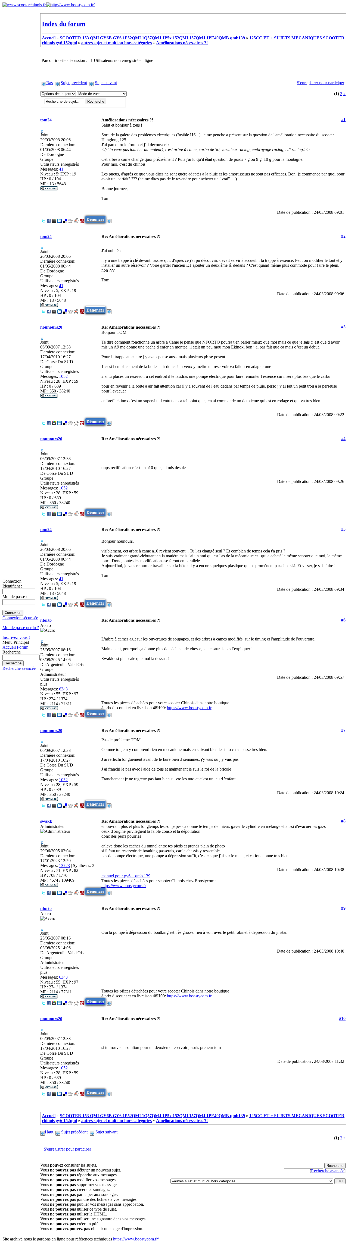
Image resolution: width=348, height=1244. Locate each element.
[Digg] (70, 219)
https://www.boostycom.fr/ (136, 1239)
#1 (343, 119)
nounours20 (51, 327)
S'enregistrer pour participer (320, 82)
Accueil (9, 647)
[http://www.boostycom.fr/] (70, 4)
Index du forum (63, 23)
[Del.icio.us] (65, 219)
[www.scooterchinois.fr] (24, 4)
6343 (63, 689)
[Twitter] (43, 219)
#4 (343, 438)
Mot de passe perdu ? (20, 627)
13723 (64, 865)
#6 (343, 620)
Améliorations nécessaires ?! (182, 42)
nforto (46, 620)
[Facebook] (48, 219)
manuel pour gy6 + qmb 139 (125, 876)
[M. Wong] (82, 219)
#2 (343, 236)
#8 (343, 821)
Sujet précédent (74, 82)
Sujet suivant (106, 82)
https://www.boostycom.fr (189, 707)
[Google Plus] (54, 219)
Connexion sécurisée (20, 617)
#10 (342, 1018)
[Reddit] (76, 219)
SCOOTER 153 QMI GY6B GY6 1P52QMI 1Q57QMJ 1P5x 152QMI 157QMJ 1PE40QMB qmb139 (152, 38)
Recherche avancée (19, 668)
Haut (49, 1132)
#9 (343, 908)
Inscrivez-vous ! (16, 637)
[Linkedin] (59, 219)
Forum (22, 647)
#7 (343, 730)
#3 (343, 327)
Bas (49, 82)
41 (61, 169)
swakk (46, 821)
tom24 (46, 120)
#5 (343, 529)
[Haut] (109, 219)
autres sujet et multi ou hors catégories (116, 42)
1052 (63, 376)
